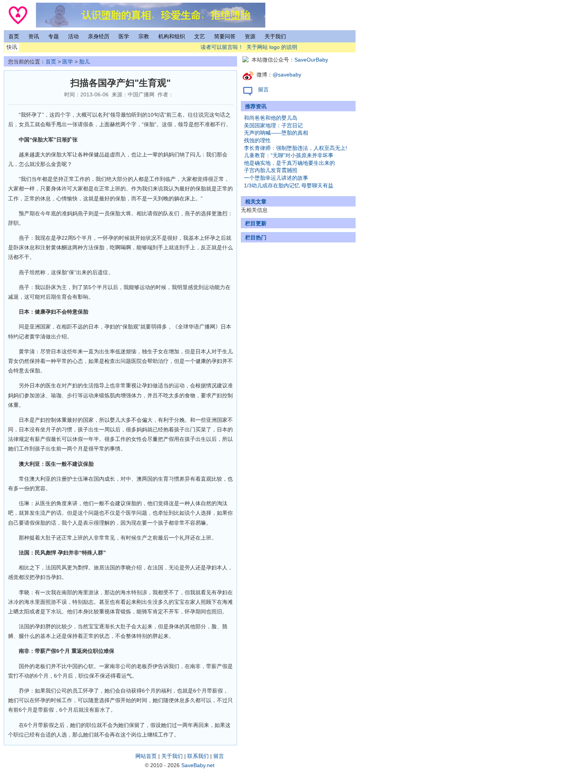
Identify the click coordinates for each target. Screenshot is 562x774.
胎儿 (84, 62)
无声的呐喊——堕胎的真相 (276, 133)
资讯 (33, 36)
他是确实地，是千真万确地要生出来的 (289, 163)
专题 (53, 36)
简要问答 (225, 36)
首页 (13, 36)
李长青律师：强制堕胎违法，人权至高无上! (295, 148)
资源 (250, 36)
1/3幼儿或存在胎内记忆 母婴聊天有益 (288, 185)
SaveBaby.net (197, 765)
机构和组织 (171, 36)
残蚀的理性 (257, 140)
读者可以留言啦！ (217, 47)
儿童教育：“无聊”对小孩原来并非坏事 (288, 155)
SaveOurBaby (311, 60)
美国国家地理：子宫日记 (273, 125)
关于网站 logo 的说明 (267, 47)
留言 (263, 89)
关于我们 (275, 36)
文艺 (199, 36)
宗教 (143, 36)
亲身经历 (98, 36)
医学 (124, 36)
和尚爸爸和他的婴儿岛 (270, 118)
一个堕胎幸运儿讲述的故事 (276, 178)
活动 (73, 36)
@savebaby (287, 75)
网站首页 (146, 756)
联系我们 (198, 756)
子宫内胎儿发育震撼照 (270, 170)
